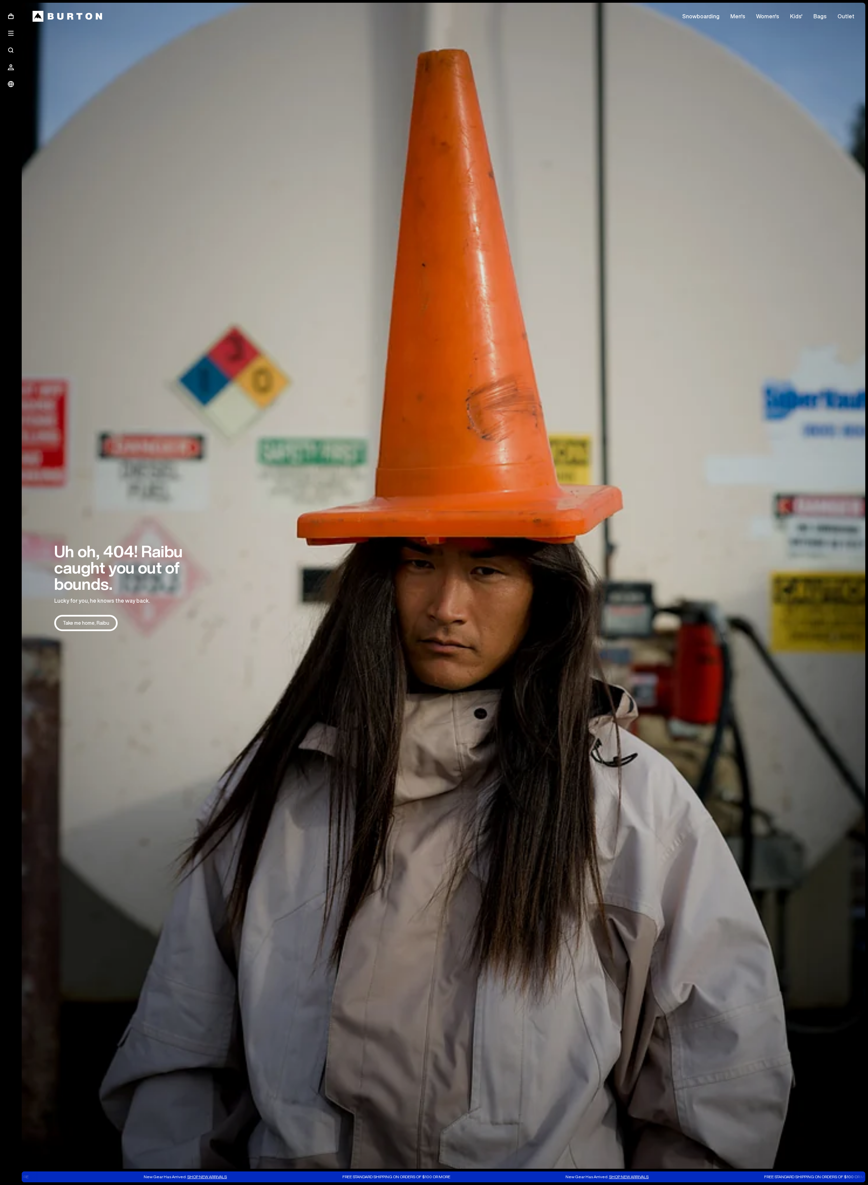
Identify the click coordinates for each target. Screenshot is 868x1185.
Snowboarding (700, 16)
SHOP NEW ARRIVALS (115, 1176)
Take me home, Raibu (86, 623)
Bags (820, 16)
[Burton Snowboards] (67, 16)
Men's (737, 16)
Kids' (796, 16)
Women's (767, 16)
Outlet (845, 16)
